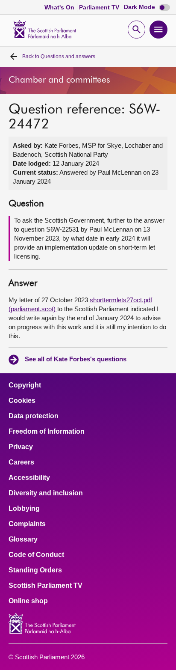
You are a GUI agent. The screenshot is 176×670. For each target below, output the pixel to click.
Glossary (23, 539)
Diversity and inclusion (46, 493)
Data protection (34, 416)
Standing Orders (35, 570)
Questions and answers (58, 57)
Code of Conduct (36, 554)
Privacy (21, 447)
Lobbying (24, 508)
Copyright (25, 385)
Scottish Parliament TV (45, 585)
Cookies (22, 400)
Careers (21, 462)
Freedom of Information (47, 431)
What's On (60, 7)
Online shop (28, 601)
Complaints (27, 524)
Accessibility (29, 477)
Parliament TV (100, 7)
